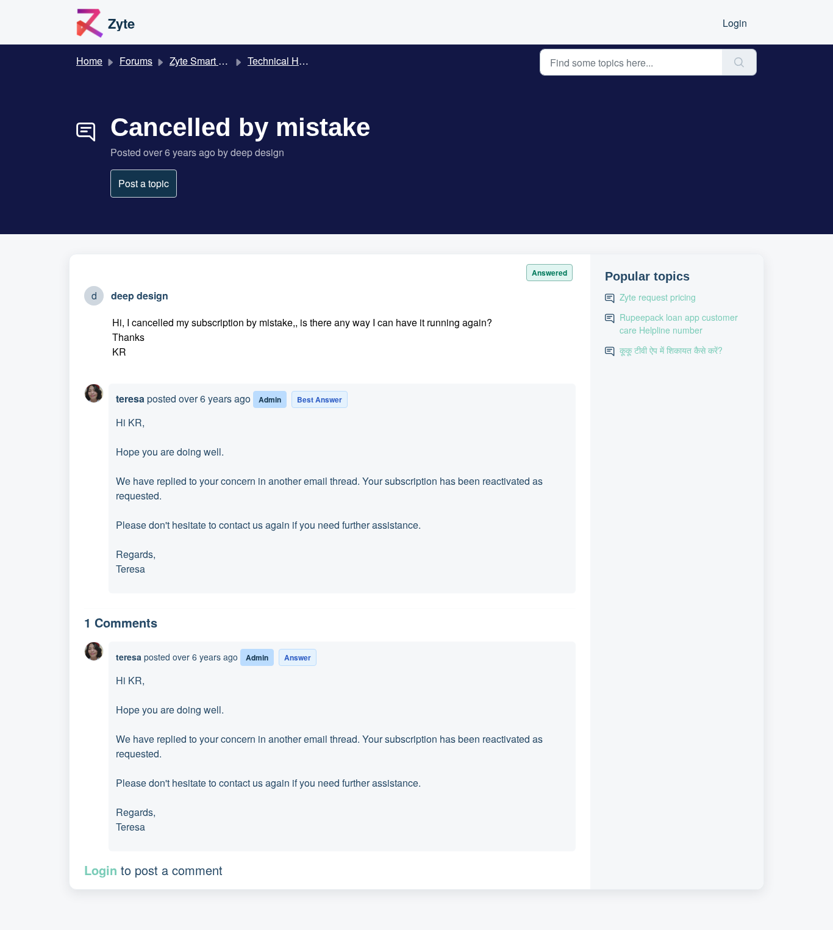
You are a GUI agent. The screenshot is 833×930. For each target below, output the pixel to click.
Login (735, 23)
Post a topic (143, 183)
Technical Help (280, 61)
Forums (136, 61)
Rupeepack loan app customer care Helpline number (679, 323)
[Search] (739, 62)
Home (89, 61)
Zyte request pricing (658, 297)
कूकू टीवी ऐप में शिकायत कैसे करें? (671, 350)
